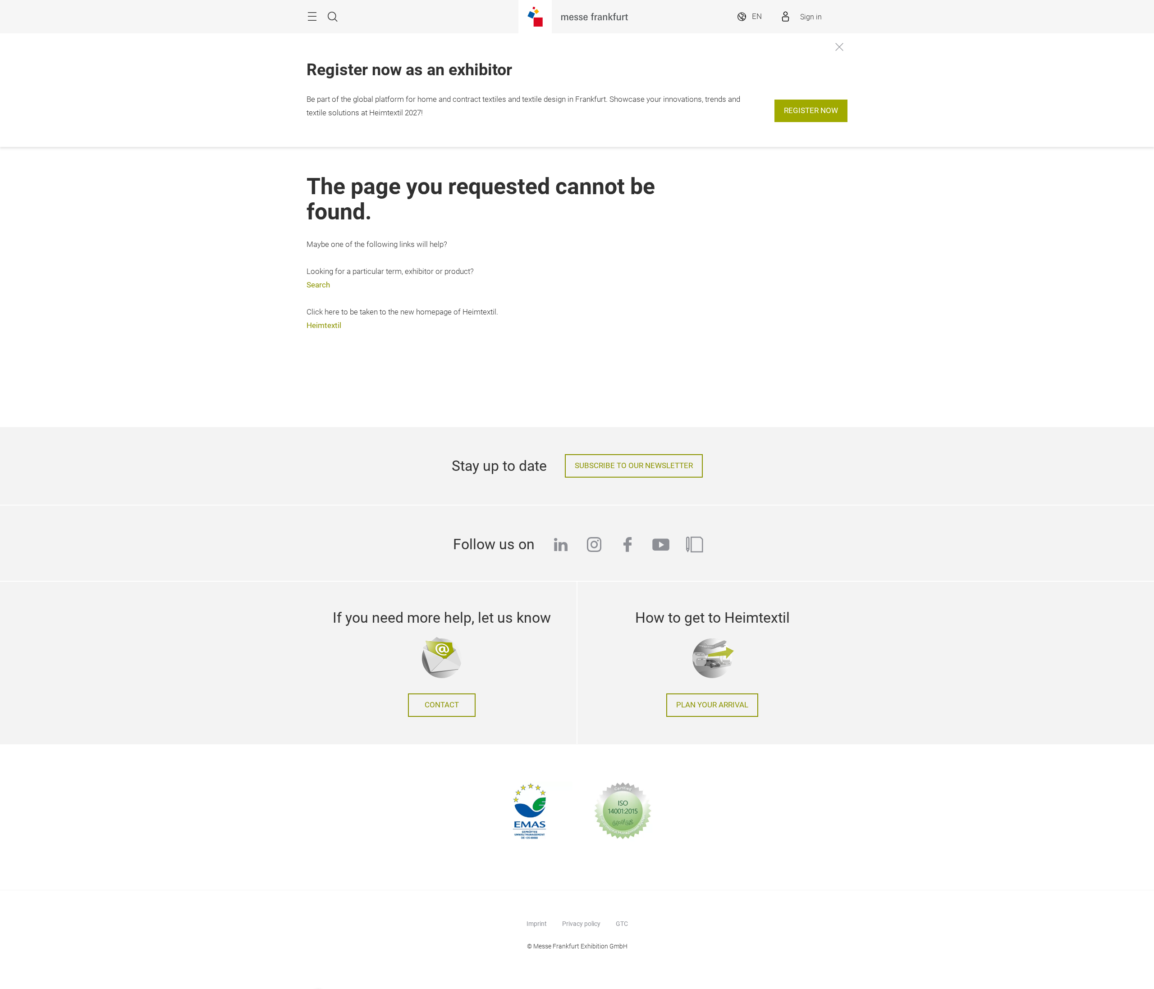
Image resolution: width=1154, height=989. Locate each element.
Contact (442, 705)
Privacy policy (581, 923)
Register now (811, 110)
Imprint (537, 923)
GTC (622, 923)
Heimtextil (324, 325)
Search (318, 285)
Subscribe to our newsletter (634, 465)
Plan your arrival (712, 705)
